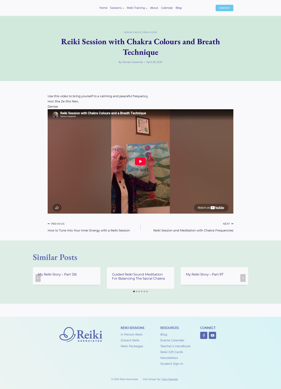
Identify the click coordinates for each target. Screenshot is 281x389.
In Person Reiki (132, 334)
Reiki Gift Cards (171, 352)
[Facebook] (203, 335)
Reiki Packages (132, 346)
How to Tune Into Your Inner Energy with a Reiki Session (89, 227)
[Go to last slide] (38, 278)
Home (103, 7)
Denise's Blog (132, 32)
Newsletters (169, 358)
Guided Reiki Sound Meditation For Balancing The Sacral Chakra (138, 276)
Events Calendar (172, 340)
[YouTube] (212, 335)
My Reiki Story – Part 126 (57, 274)
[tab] (134, 291)
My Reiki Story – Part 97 (204, 274)
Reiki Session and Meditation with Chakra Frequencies (193, 227)
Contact (224, 8)
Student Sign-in (171, 364)
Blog (179, 7)
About (154, 7)
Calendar (167, 7)
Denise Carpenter (132, 62)
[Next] (243, 278)
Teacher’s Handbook (175, 346)
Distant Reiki (130, 340)
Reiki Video (150, 32)
